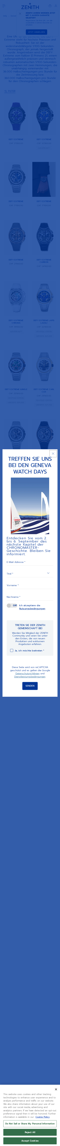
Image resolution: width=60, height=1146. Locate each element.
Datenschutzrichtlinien (28, 673)
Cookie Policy (43, 1117)
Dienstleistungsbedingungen (29, 677)
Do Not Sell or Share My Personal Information (30, 1123)
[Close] (56, 1089)
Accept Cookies (30, 1140)
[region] (30, 1115)
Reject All (30, 1132)
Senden (30, 686)
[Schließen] (53, 453)
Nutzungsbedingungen (32, 608)
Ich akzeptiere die (32, 607)
